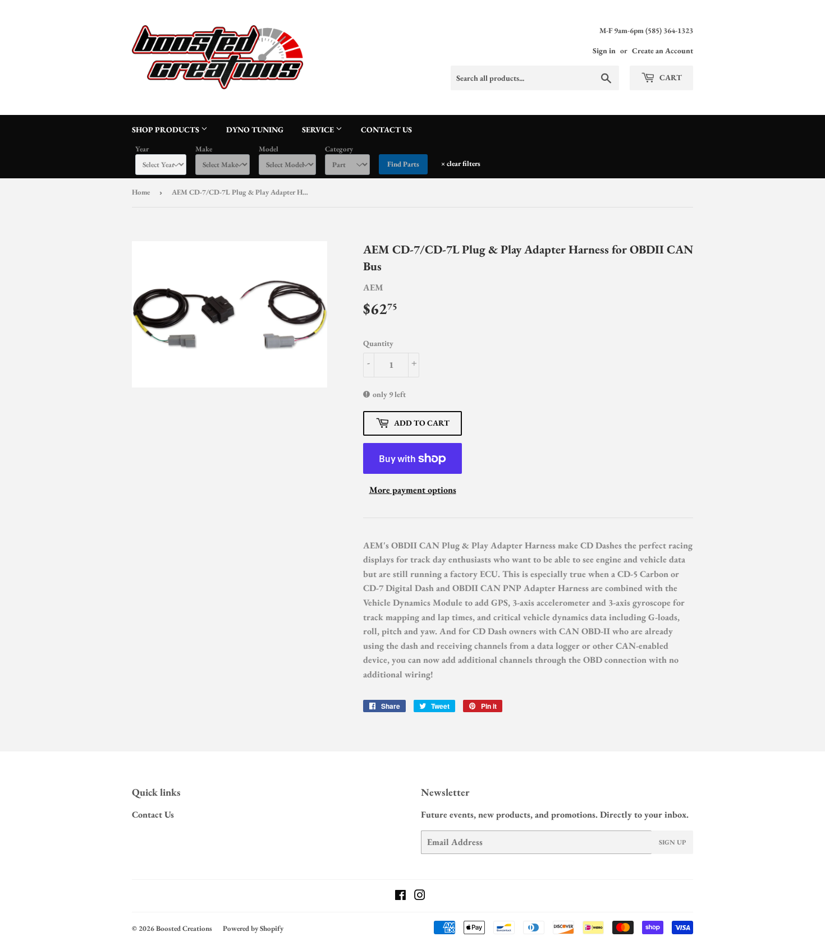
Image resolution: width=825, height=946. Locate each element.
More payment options (412, 490)
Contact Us (386, 129)
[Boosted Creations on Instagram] (419, 896)
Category (339, 149)
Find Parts (403, 164)
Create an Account (662, 50)
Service (319, 129)
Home (141, 192)
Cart (670, 77)
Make (203, 149)
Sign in (604, 50)
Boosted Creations (184, 928)
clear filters (460, 163)
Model (268, 149)
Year (142, 149)
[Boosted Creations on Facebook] (400, 896)
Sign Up (672, 842)
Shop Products (166, 129)
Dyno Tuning (254, 129)
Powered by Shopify (253, 928)
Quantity (378, 343)
